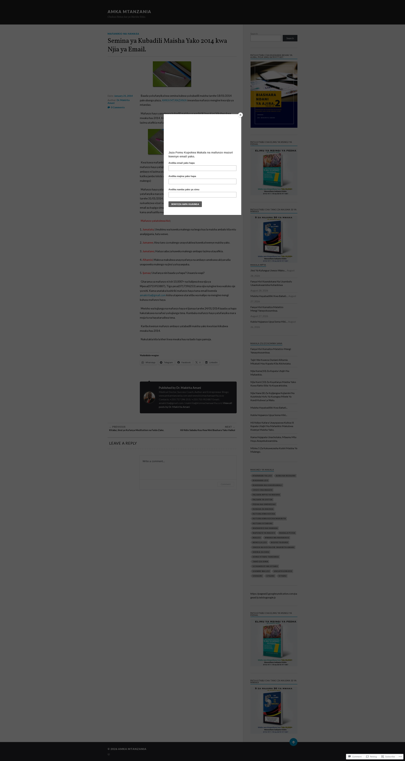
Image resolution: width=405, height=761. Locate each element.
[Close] (240, 115)
